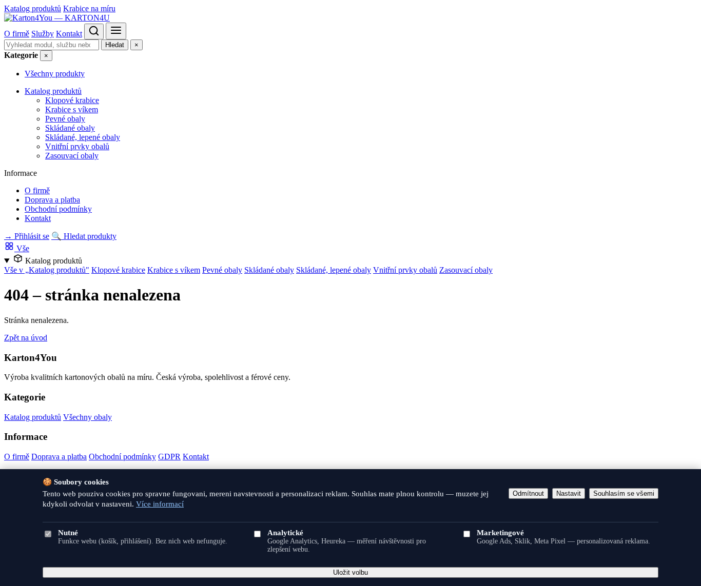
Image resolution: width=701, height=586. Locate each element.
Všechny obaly (87, 417)
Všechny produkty (55, 73)
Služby (42, 33)
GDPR (169, 456)
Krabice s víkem (71, 109)
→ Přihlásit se (26, 236)
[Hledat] (94, 31)
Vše (21, 248)
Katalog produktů (32, 8)
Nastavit (568, 493)
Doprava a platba (52, 199)
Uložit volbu (350, 572)
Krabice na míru (89, 8)
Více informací (160, 504)
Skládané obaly (70, 128)
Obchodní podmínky (58, 209)
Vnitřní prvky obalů (77, 146)
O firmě (16, 33)
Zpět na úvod (25, 337)
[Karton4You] (57, 17)
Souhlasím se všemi (623, 493)
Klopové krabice (72, 100)
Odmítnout (528, 493)
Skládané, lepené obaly (82, 137)
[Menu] (116, 31)
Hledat (114, 45)
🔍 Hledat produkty (83, 236)
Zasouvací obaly (72, 155)
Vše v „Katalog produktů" (46, 270)
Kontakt (69, 33)
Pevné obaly (65, 118)
